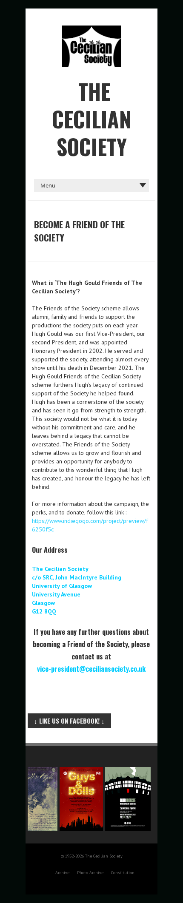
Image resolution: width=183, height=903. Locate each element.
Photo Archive (90, 872)
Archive (62, 872)
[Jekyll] (32, 771)
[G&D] (79, 771)
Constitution (122, 872)
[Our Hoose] (125, 771)
